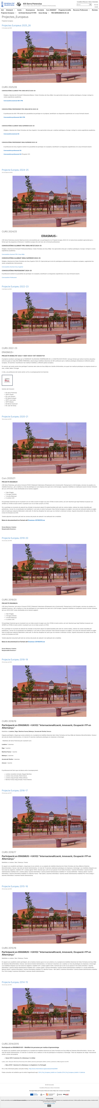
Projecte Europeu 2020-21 (15, 416)
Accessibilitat (67, 1090)
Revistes (95, 10)
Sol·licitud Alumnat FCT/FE (27, 13)
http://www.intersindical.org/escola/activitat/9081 (43, 1068)
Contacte (61, 1090)
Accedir (96, 6)
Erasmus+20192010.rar (36, 520)
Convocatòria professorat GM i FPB (14, 117)
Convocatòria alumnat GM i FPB (13, 100)
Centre (19, 10)
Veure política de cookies (49, 1103)
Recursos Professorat (80, 10)
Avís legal (31, 1090)
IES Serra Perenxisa (32, 4)
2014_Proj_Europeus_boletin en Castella (50, 1072)
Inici (2, 10)
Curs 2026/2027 (51, 10)
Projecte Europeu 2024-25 (15, 170)
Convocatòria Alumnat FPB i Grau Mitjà (13, 254)
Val (95, 4)
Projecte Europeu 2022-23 (15, 286)
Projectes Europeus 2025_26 (16, 25)
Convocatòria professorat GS (12, 150)
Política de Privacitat (39, 1090)
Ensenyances (30, 10)
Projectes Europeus (7, 13)
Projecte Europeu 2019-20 (15, 538)
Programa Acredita (65, 10)
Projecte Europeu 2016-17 (15, 790)
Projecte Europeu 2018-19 (15, 659)
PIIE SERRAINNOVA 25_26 (60, 13)
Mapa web (55, 1090)
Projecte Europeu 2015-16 (15, 886)
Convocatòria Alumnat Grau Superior (12, 267)
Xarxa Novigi (43, 13)
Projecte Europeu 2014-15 (15, 982)
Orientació (9, 10)
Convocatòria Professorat (9, 277)
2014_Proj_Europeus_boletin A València (73, 1072)
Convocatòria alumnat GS (11, 134)
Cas (97, 4)
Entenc (49, 1105)
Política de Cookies (48, 1090)
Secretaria (40, 10)
